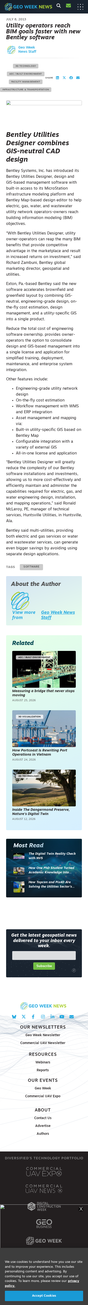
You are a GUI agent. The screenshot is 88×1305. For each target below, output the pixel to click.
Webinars (42, 1062)
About (43, 1110)
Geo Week (43, 1088)
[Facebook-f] (33, 1017)
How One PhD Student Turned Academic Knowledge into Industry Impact (51, 870)
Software (31, 567)
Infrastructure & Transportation (25, 90)
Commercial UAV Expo (42, 1096)
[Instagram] (42, 1017)
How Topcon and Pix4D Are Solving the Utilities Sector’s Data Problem (50, 885)
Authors (43, 1134)
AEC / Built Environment (25, 74)
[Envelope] (71, 1017)
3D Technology (25, 66)
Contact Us (43, 1118)
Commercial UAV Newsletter (42, 1043)
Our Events (43, 1081)
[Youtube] (62, 1017)
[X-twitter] (23, 1017)
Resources (43, 1055)
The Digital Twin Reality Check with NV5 (52, 856)
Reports (43, 1070)
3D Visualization (29, 717)
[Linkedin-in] (52, 1017)
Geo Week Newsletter (42, 1035)
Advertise (43, 1126)
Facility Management (25, 82)
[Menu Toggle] (80, 7)
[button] (57, 78)
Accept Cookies (44, 1295)
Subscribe (44, 966)
